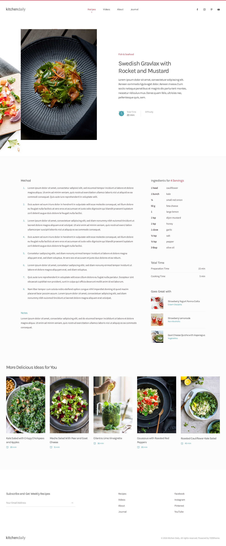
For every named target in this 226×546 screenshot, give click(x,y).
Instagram (179, 499)
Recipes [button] (92, 9)
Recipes (122, 493)
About (120, 9)
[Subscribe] (72, 503)
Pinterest (179, 505)
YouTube (179, 511)
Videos (106, 9)
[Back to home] (15, 9)
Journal (134, 9)
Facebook (179, 493)
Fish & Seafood (126, 54)
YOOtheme (214, 538)
